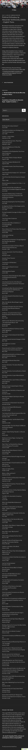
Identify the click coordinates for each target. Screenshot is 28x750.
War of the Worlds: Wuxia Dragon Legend (12, 302)
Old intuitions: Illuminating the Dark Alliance (13, 335)
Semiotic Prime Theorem (8, 258)
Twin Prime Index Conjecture (9, 218)
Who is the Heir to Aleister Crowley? (11, 631)
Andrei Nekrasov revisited (8, 343)
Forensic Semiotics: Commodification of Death (14, 371)
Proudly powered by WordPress (9, 746)
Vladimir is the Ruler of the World (10, 546)
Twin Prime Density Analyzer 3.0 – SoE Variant (13, 172)
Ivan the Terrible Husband (8, 563)
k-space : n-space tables (8, 136)
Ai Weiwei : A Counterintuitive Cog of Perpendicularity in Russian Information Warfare (12, 314)
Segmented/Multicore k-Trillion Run (11, 147)
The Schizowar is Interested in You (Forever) (13, 402)
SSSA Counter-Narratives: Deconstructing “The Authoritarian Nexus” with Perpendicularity (13, 322)
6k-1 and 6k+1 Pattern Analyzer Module (12, 157)
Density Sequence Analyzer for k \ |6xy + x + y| (13, 183)
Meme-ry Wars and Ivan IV (8, 473)
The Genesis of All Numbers (9, 262)
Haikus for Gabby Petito (8, 469)
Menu (14, 10)
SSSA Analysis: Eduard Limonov (10, 267)
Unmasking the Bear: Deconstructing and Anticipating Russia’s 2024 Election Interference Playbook (12, 289)
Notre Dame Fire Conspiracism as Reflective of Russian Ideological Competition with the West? (14, 600)
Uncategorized (8, 82)
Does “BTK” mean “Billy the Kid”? (10, 531)
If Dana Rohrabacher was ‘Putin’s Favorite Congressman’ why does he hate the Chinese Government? (13, 662)
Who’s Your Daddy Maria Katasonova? (11, 502)
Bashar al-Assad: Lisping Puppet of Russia (12, 386)
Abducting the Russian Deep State (11, 360)
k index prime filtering (7, 235)
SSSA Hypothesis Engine (8, 271)
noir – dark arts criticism (11, 3)
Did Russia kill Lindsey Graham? (10, 126)
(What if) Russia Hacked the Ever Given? (12, 536)
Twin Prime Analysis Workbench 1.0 (11, 162)
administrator (15, 15)
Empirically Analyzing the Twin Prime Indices (13, 201)
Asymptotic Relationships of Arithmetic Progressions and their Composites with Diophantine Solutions (12, 195)
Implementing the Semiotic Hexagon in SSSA (13, 339)
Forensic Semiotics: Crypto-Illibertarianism (13, 375)
